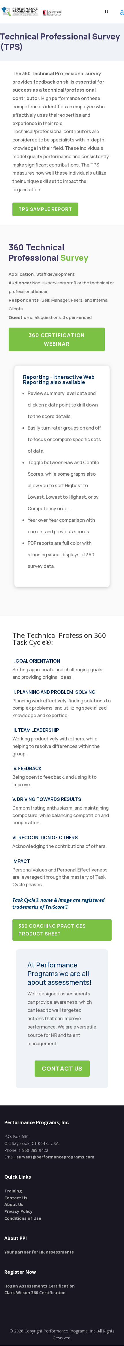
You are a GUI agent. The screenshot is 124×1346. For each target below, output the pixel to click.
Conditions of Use (22, 1218)
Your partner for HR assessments (39, 1252)
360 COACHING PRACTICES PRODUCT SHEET (52, 930)
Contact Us (62, 1068)
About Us (13, 1204)
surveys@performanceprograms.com (55, 1157)
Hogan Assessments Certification (39, 1286)
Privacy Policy (18, 1211)
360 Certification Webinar (57, 339)
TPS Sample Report (45, 209)
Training (13, 1191)
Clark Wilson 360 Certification (34, 1292)
